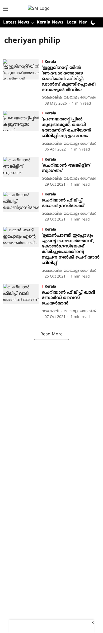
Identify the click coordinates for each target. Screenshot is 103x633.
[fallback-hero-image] (22, 83)
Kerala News (50, 22)
